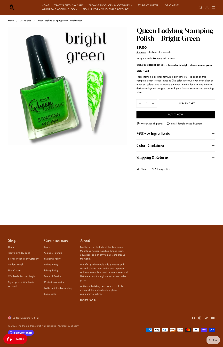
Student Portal (15, 264)
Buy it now (175, 114)
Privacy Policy (51, 270)
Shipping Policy (52, 258)
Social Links (50, 294)
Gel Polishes (25, 20)
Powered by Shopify (68, 326)
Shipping (141, 52)
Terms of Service (52, 276)
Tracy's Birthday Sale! (19, 253)
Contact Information (54, 282)
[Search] (200, 7)
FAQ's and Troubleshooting (58, 288)
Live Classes (14, 270)
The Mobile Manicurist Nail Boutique (37, 326)
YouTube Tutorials (53, 253)
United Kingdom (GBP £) (26, 318)
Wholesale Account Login (21, 276)
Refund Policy (51, 264)
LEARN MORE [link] (88, 300)
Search (47, 247)
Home (11, 20)
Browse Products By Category (23, 258)
